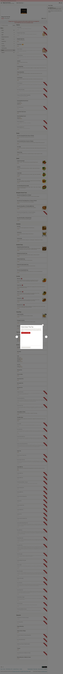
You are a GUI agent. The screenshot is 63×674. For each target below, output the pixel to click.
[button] (16, 338)
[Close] (43, 325)
